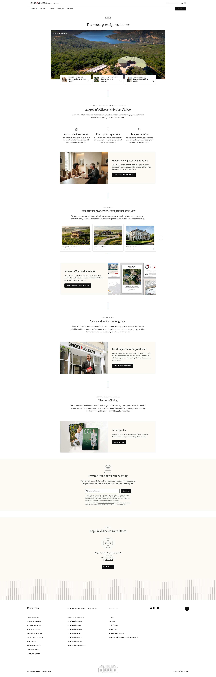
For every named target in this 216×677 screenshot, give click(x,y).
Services (42, 9)
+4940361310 (113, 608)
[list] (108, 238)
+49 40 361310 (109, 560)
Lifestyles (61, 9)
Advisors (51, 9)
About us (70, 9)
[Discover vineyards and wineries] (89, 247)
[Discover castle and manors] (153, 247)
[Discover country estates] (121, 247)
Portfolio (34, 9)
